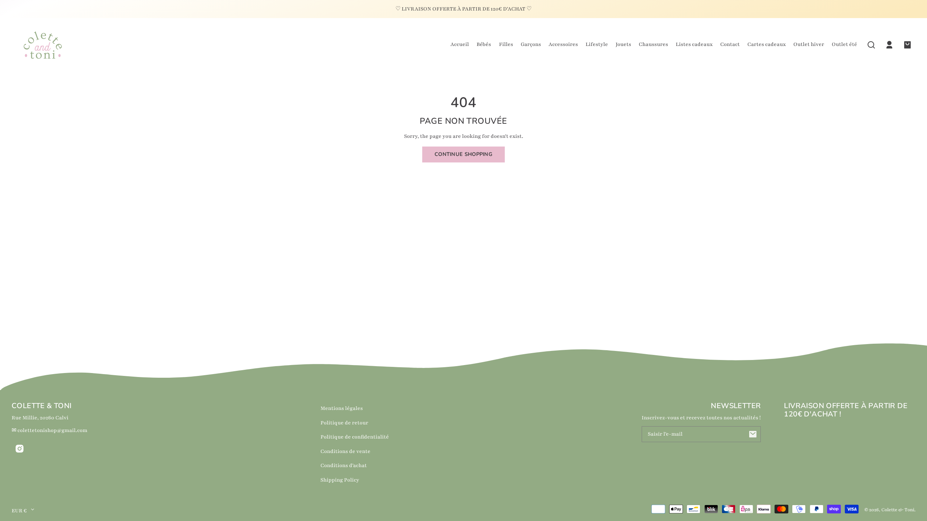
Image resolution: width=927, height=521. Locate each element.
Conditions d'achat (343, 465)
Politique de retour (344, 422)
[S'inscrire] (753, 434)
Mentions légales (341, 408)
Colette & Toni (897, 510)
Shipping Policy (339, 479)
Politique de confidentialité (354, 436)
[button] (871, 45)
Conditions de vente (345, 451)
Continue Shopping (463, 154)
